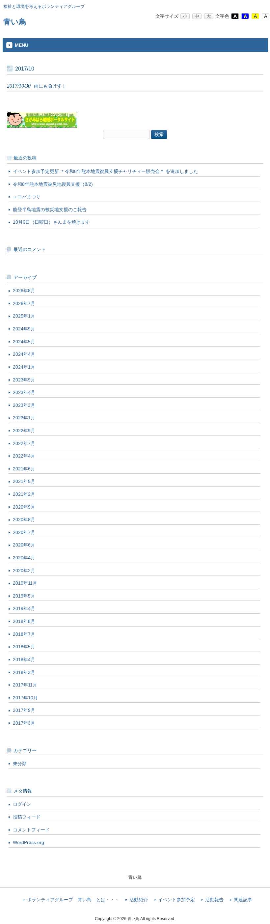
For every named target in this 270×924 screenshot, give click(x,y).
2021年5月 (24, 481)
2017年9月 (24, 710)
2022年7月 (24, 443)
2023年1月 (24, 417)
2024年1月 (24, 367)
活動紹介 (138, 899)
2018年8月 (24, 621)
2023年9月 (24, 379)
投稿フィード (26, 817)
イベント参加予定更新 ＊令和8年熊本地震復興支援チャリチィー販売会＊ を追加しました (105, 171)
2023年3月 (24, 405)
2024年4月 (24, 354)
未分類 (20, 763)
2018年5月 (24, 646)
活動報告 (214, 899)
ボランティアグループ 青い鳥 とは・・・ (73, 899)
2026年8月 (24, 290)
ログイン (22, 804)
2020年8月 (24, 519)
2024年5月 (24, 341)
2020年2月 (24, 570)
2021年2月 (24, 494)
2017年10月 (25, 697)
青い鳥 (14, 21)
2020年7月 (24, 532)
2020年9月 (24, 507)
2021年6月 (24, 468)
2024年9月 (24, 328)
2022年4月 (24, 456)
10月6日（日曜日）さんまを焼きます (51, 222)
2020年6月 (24, 544)
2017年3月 (24, 723)
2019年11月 (25, 583)
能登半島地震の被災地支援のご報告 (50, 209)
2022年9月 (24, 430)
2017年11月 (25, 684)
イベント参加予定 (176, 899)
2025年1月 (24, 316)
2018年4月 (24, 659)
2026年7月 (24, 303)
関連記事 (243, 899)
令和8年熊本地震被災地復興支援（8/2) (53, 184)
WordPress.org (28, 842)
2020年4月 (24, 557)
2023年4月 (24, 392)
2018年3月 (24, 672)
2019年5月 (24, 596)
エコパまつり (26, 196)
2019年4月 (24, 608)
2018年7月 (24, 634)
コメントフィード (31, 829)
